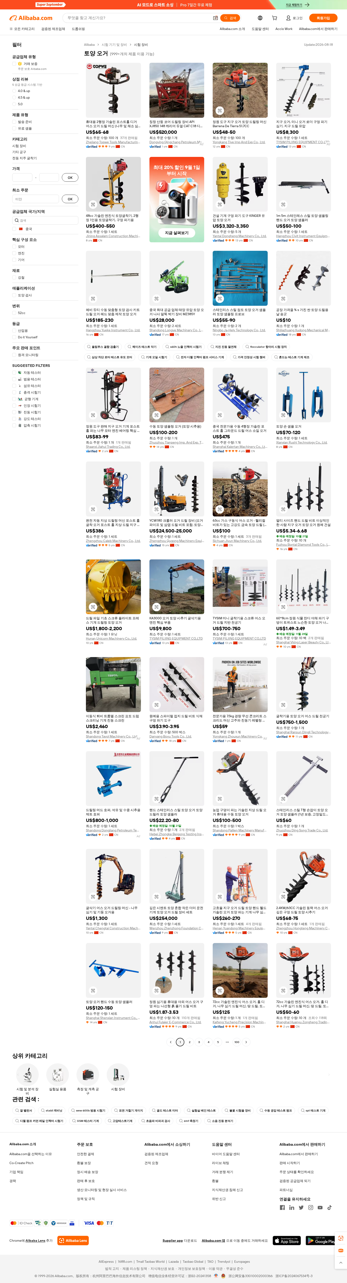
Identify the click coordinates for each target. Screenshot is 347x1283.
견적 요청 (151, 1163)
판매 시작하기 (289, 1163)
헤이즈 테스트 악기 (144, 346)
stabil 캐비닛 (54, 1110)
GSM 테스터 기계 (88, 1121)
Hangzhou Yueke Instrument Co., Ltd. (113, 330)
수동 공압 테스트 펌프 (278, 1110)
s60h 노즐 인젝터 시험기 (186, 346)
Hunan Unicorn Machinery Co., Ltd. (111, 638)
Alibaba (89, 44)
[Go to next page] (246, 1042)
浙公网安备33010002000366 (251, 1276)
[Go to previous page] (170, 1042)
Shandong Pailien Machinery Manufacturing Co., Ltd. (240, 830)
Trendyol (223, 1261)
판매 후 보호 (86, 1181)
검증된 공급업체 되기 (295, 1181)
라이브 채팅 (220, 1163)
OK (70, 178)
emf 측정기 (191, 1121)
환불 (215, 1181)
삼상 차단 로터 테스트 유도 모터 (112, 357)
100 (236, 1042)
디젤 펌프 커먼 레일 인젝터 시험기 (41, 1121)
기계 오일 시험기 (156, 357)
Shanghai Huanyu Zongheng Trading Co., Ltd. (303, 1022)
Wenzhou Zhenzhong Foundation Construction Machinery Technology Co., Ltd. (176, 928)
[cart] (275, 19)
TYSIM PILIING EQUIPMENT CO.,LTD (303, 142)
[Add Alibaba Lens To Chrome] (73, 1240)
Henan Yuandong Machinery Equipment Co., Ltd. (240, 928)
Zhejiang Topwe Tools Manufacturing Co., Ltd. (113, 142)
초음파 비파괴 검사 (158, 1121)
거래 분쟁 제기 (222, 1172)
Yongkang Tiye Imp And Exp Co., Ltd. (239, 142)
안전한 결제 (85, 1154)
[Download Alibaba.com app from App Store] (287, 1240)
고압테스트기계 (122, 1121)
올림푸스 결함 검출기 (105, 346)
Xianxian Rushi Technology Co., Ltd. (301, 442)
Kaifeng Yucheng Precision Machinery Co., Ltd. (240, 1022)
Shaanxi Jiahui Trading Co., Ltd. (108, 447)
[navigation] (45, 544)
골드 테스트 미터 (167, 1110)
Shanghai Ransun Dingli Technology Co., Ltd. (303, 732)
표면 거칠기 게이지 (131, 1110)
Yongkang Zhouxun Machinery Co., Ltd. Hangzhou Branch (240, 736)
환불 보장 (84, 1163)
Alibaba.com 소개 (22, 1144)
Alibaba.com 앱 (213, 1240)
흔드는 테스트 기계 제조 (294, 357)
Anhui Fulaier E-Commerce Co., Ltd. (175, 1022)
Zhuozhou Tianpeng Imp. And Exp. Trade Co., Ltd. (176, 442)
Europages (242, 1261)
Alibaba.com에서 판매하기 (298, 1154)
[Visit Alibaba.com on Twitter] (301, 1207)
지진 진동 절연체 (226, 346)
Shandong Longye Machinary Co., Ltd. (176, 330)
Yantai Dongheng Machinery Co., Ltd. (240, 236)
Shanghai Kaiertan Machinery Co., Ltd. (240, 447)
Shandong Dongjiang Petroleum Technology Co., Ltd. (113, 830)
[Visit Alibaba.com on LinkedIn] (292, 1207)
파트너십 (286, 1190)
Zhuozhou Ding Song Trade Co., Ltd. (302, 830)
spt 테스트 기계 (316, 1110)
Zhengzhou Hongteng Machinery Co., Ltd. (303, 928)
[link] (341, 1238)
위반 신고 (219, 1199)
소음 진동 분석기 (222, 1121)
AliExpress (106, 1261)
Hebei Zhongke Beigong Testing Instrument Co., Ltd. (176, 834)
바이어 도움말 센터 (226, 1154)
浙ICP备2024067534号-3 (294, 1276)
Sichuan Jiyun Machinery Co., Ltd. (237, 541)
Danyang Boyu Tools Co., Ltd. (170, 736)
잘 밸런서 (26, 1110)
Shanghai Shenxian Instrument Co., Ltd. (113, 1018)
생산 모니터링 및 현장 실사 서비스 (102, 1190)
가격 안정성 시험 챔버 (251, 357)
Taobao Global (193, 1261)
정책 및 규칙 (86, 1199)
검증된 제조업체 (156, 1154)
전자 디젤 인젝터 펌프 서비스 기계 (202, 357)
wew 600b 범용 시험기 (90, 1110)
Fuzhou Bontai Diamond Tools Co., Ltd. (303, 544)
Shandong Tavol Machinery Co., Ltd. (112, 736)
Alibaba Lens (35, 1240)
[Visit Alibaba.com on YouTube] (320, 1207)
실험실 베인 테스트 (204, 1110)
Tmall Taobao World (150, 1261)
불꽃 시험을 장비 (240, 1110)
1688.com (125, 1261)
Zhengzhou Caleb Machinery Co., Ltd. (113, 541)
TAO (210, 1261)
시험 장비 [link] (141, 44)
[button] (215, 18)
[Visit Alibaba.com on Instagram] (310, 1207)
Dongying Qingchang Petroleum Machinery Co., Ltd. (176, 142)
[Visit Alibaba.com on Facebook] (282, 1207)
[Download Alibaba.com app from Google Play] (322, 1240)
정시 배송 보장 (87, 1172)
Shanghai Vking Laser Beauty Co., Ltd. (303, 642)
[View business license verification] (216, 1276)
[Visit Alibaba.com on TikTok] (329, 1207)
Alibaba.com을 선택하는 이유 (30, 1154)
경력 (12, 1181)
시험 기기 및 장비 (114, 44)
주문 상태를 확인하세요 (296, 1172)
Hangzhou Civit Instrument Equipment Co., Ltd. (303, 236)
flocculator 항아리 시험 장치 (268, 346)
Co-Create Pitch (21, 1163)
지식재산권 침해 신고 (227, 1190)
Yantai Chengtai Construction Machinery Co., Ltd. (113, 928)
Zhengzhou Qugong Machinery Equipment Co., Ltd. (176, 541)
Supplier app (173, 1240)
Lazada (174, 1261)
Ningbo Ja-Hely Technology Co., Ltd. (239, 330)
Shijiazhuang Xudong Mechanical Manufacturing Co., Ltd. (303, 330)
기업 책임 (16, 1172)
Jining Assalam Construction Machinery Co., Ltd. (113, 236)
